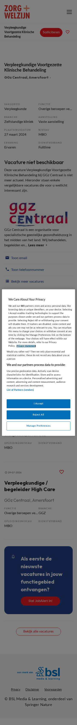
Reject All (38, 415)
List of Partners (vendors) (20, 390)
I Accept (38, 403)
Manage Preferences (38, 426)
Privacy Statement (26, 346)
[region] (38, 362)
